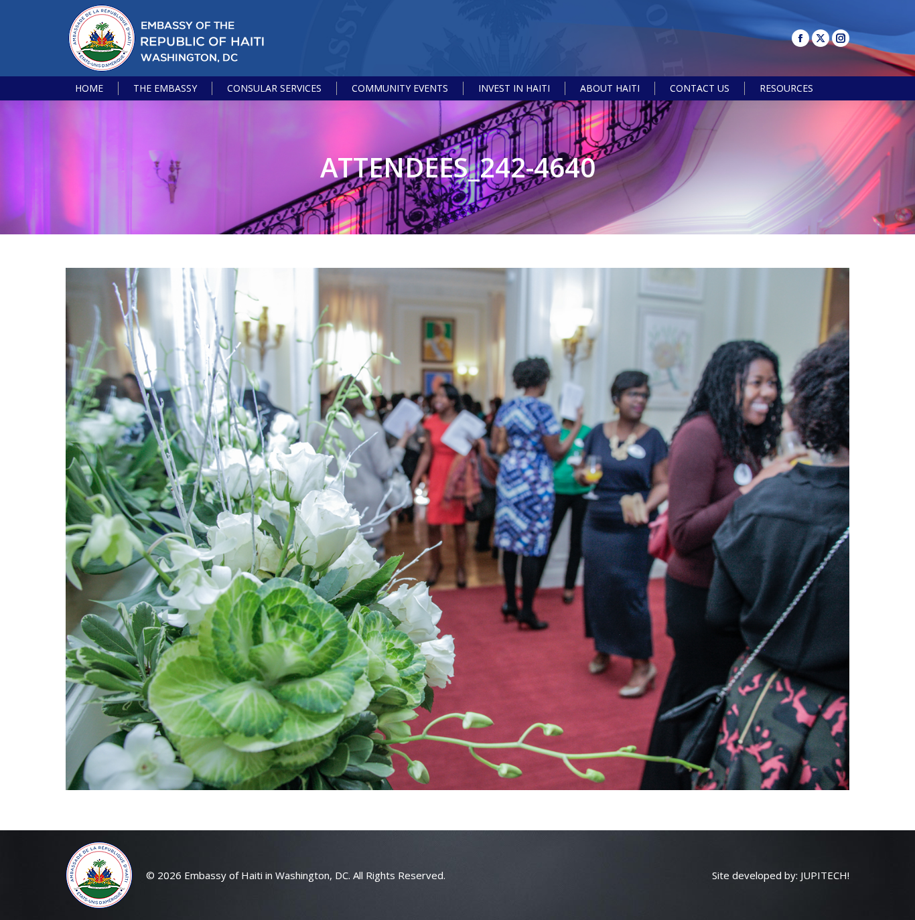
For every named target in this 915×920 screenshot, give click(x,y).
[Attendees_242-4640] (457, 529)
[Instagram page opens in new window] (840, 38)
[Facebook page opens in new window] (800, 38)
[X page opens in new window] (820, 38)
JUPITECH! (824, 875)
